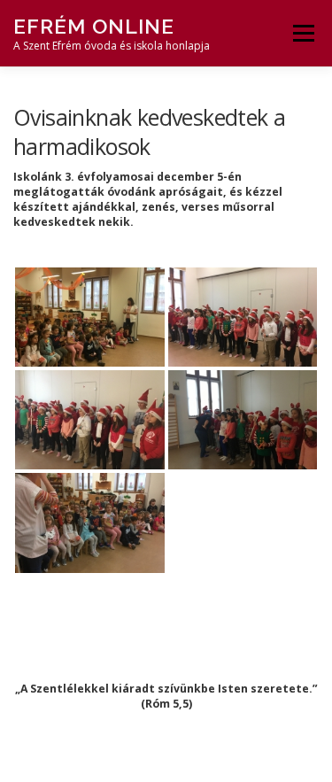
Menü (302, 33)
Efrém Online (93, 26)
